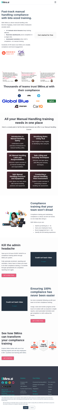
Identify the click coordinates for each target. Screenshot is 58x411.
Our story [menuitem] (50, 384)
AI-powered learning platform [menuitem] (40, 382)
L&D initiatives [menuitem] (23, 386)
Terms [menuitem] (49, 391)
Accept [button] (25, 407)
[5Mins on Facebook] (3, 382)
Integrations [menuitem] (35, 388)
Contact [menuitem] (50, 389)
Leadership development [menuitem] (23, 391)
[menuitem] (34, 391)
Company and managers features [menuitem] (39, 385)
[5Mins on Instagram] (6, 382)
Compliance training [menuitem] (25, 395)
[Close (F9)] (17, 53)
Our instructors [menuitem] (51, 382)
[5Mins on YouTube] (13, 382)
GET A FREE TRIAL (8, 275)
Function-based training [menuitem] (26, 388)
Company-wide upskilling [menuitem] (23, 383)
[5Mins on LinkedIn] (9, 382)
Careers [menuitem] (50, 387)
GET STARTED (7, 358)
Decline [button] (32, 407)
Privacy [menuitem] (50, 394)
